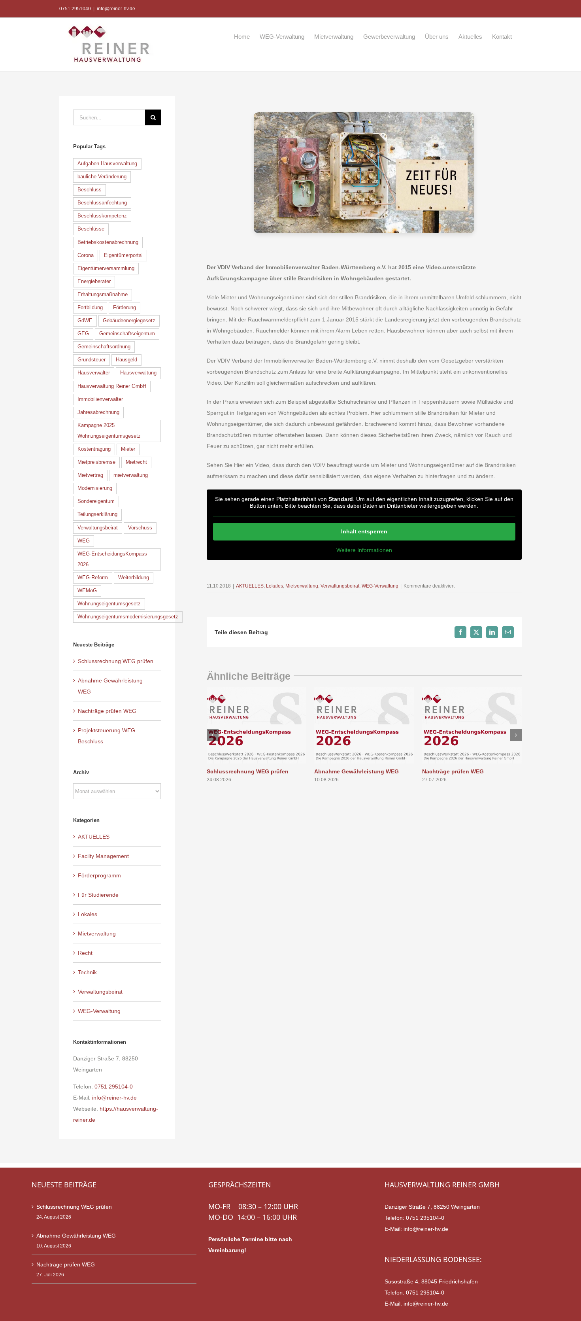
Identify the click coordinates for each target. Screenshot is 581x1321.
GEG (83, 333)
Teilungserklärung (97, 514)
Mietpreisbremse (96, 462)
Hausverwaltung (138, 373)
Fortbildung (90, 307)
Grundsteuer (91, 360)
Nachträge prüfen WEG (453, 771)
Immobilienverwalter (100, 399)
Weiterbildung (133, 577)
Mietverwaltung (301, 586)
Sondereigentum (96, 501)
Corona (85, 255)
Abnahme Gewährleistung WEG (356, 771)
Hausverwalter (93, 373)
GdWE (84, 320)
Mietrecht (136, 462)
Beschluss (89, 190)
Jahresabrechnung (98, 412)
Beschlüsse (90, 229)
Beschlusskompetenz (102, 216)
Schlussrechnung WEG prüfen (248, 771)
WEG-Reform (92, 577)
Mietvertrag (90, 475)
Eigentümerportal (123, 255)
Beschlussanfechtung (102, 203)
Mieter (128, 449)
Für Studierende (98, 895)
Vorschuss (140, 528)
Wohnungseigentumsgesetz (109, 604)
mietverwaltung (130, 475)
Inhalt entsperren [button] (364, 531)
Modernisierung (94, 488)
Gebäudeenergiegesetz (129, 320)
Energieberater (94, 281)
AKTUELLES (250, 586)
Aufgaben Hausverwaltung (107, 163)
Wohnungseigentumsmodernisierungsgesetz (127, 617)
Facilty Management (103, 856)
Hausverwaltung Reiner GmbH (111, 386)
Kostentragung (94, 449)
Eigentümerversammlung (105, 268)
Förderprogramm (99, 875)
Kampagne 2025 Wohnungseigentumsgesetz (109, 431)
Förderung (124, 307)
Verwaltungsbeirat (340, 586)
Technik (87, 972)
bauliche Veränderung (101, 177)
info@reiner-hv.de (116, 8)
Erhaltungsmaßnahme (102, 294)
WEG (83, 541)
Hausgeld (126, 360)
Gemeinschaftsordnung (103, 347)
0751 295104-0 (113, 1086)
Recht (85, 953)
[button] (213, 735)
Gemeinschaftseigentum (127, 333)
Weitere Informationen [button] (364, 550)
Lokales (274, 586)
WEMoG (87, 590)
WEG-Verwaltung (380, 586)
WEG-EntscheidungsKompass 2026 (112, 559)
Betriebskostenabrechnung (107, 242)
